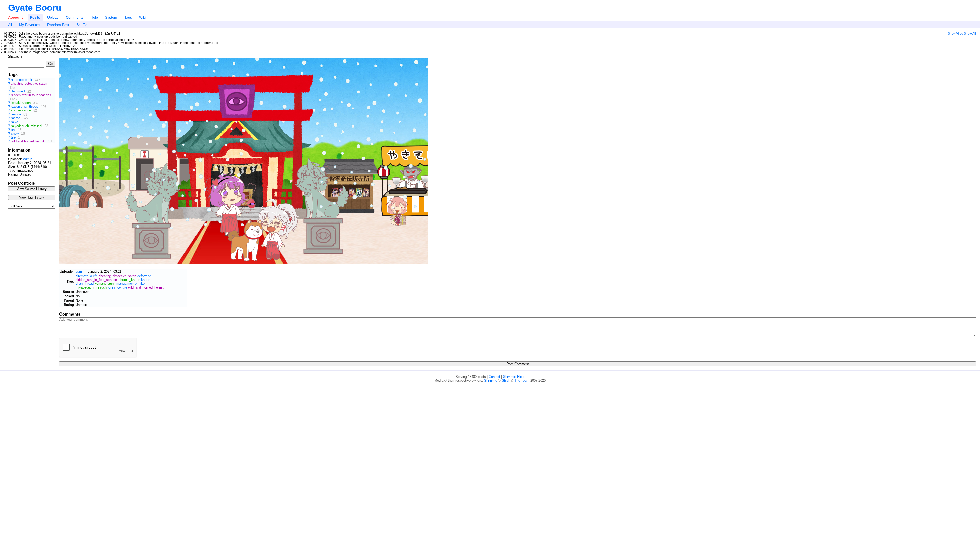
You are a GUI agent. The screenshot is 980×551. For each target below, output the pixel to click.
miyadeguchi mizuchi (27, 126)
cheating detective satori (29, 84)
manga (16, 114)
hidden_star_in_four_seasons (97, 280)
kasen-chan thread (25, 107)
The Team (521, 380)
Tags (128, 17)
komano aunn (21, 110)
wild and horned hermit (28, 141)
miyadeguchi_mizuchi (91, 287)
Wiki (142, 17)
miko (15, 122)
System (111, 17)
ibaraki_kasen (130, 280)
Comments (74, 17)
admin (27, 159)
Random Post (58, 25)
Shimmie (490, 380)
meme (16, 118)
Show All (970, 33)
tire (14, 137)
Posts (35, 17)
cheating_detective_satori (117, 276)
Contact (494, 377)
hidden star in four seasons (31, 95)
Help (94, 17)
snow (15, 133)
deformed (18, 91)
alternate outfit (22, 80)
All (10, 25)
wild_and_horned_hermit (146, 287)
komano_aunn (105, 283)
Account (15, 17)
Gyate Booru (34, 7)
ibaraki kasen (21, 103)
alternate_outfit (86, 276)
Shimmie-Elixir (513, 377)
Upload (53, 17)
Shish (506, 380)
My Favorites (29, 25)
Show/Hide (955, 33)
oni (13, 130)
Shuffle (82, 25)
